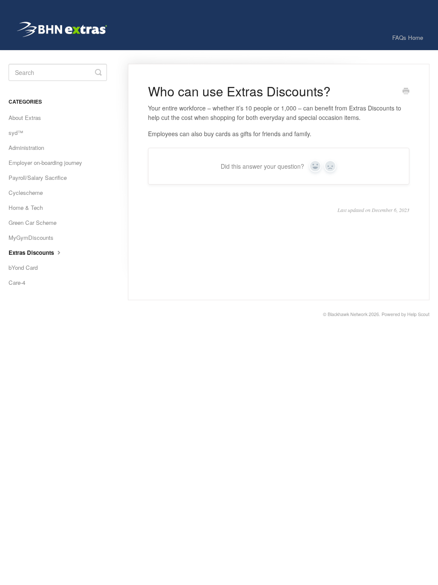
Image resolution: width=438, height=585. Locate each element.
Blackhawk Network (347, 314)
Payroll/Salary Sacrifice (38, 177)
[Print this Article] (405, 91)
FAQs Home (407, 37)
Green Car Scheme (32, 222)
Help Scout (418, 314)
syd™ (16, 132)
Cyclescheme (26, 192)
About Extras (25, 117)
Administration (26, 147)
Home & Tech (26, 207)
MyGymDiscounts (31, 237)
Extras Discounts (32, 252)
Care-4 (17, 282)
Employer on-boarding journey (45, 162)
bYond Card (23, 267)
